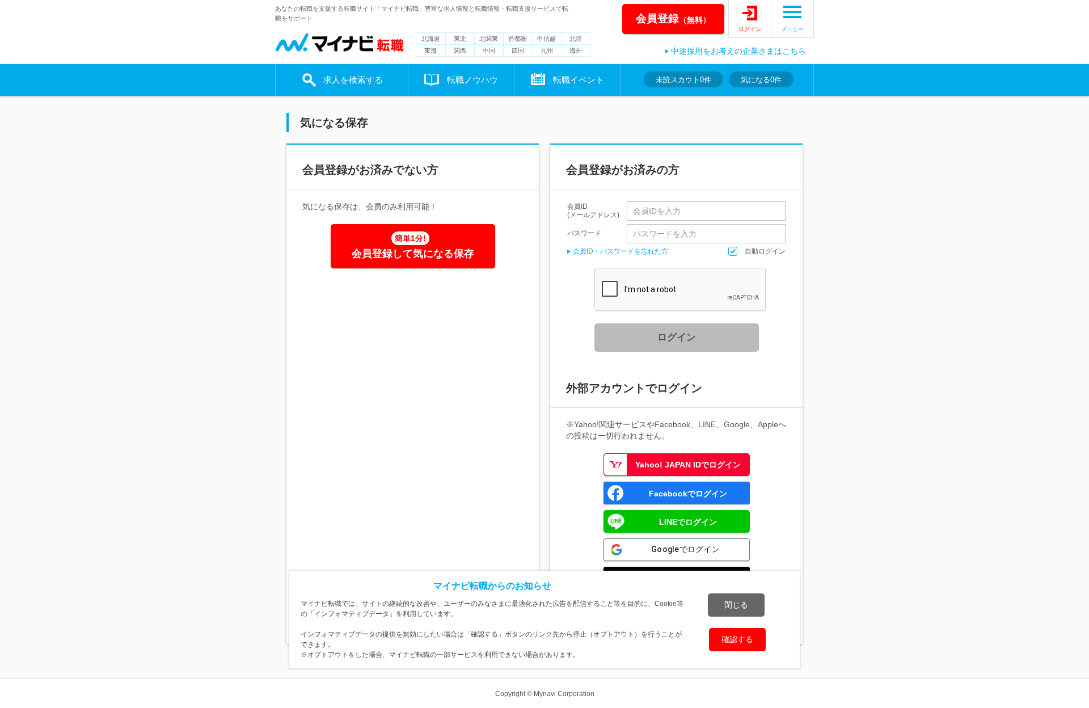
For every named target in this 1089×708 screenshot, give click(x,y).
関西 (460, 50)
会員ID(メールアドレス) (593, 211)
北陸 (575, 38)
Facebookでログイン (688, 493)
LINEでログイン (688, 521)
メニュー (792, 29)
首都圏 (517, 38)
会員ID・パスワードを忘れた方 (620, 251)
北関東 (488, 38)
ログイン (749, 29)
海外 (575, 50)
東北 (460, 38)
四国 (518, 50)
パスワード (584, 233)
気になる (761, 79)
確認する (737, 639)
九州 (547, 50)
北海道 (430, 38)
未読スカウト (683, 79)
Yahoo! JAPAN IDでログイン (688, 464)
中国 (489, 50)
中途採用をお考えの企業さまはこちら (738, 51)
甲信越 (546, 38)
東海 (430, 50)
